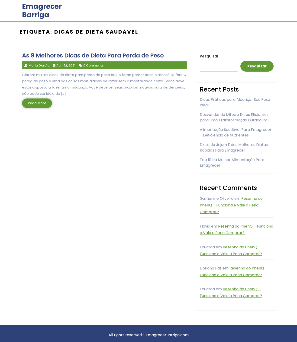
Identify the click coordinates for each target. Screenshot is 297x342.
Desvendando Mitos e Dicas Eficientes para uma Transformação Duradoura (234, 117)
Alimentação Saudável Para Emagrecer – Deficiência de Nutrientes (235, 132)
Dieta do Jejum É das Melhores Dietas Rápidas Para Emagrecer (234, 147)
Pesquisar (209, 56)
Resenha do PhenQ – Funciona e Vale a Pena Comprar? (231, 205)
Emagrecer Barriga (42, 10)
